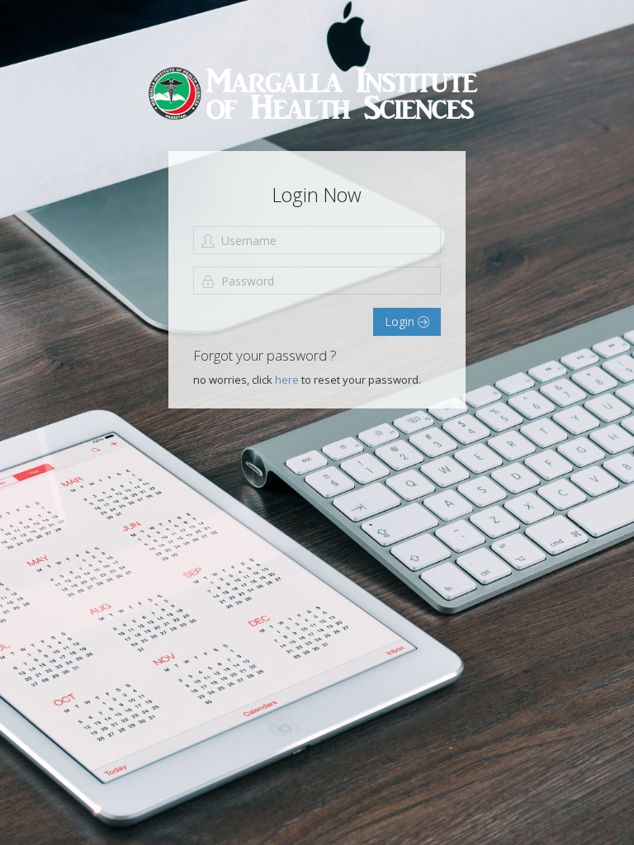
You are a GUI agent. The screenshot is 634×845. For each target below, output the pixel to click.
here (288, 379)
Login (401, 321)
